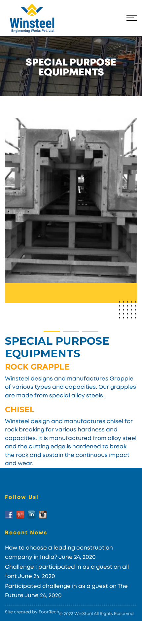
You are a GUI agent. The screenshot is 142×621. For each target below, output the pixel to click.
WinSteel (83, 614)
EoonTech (49, 612)
